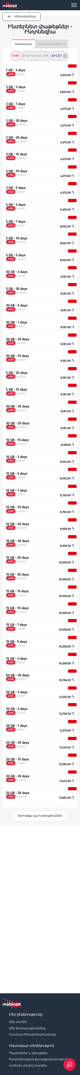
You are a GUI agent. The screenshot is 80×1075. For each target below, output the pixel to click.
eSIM (15, 56)
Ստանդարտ (23, 44)
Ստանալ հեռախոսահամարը (32, 1034)
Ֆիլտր (57, 56)
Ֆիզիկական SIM (35, 56)
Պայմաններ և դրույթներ (28, 1053)
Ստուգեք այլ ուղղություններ (40, 815)
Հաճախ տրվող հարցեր (28, 1065)
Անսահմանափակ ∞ (51, 44)
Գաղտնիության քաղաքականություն (38, 1059)
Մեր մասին (18, 1021)
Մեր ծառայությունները (27, 1028)
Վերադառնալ (25, 16)
